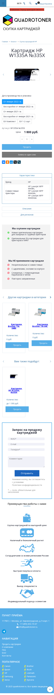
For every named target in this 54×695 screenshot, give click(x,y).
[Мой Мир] (11, 162)
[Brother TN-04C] (40, 312)
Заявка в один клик (27, 154)
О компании (7, 647)
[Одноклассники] (7, 162)
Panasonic (31, 676)
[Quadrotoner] (27, 22)
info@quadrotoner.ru (28, 627)
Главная (5, 42)
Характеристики (27, 175)
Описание (26, 208)
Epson (7, 669)
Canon (7, 666)
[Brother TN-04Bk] (13, 312)
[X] (15, 162)
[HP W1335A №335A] (13, 376)
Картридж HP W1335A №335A (15, 390)
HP (6, 673)
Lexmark (30, 673)
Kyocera (30, 680)
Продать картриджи (11, 644)
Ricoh (29, 669)
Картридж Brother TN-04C (40, 325)
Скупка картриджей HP (28, 42)
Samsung (9, 676)
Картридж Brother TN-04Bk (15, 326)
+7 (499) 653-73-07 (28, 624)
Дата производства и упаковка (16, 96)
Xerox (7, 680)
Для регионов (26, 214)
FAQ (4, 650)
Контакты (6, 655)
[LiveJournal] (19, 162)
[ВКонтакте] (3, 162)
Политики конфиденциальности (27, 485)
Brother (30, 666)
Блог (4, 652)
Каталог (14, 42)
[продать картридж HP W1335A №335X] (26, 75)
